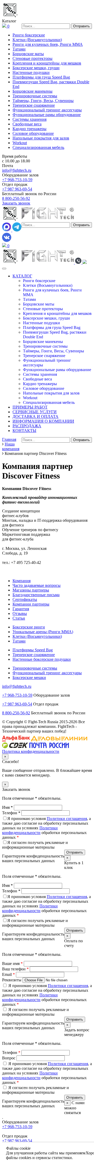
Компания (22, 580)
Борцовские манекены (32, 91)
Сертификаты (25, 599)
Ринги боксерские (29, 35)
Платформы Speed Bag (33, 650)
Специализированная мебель (38, 147)
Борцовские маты (28, 54)
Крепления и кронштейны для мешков (47, 63)
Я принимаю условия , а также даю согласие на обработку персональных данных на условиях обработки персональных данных (46, 827)
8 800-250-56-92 (16, 198)
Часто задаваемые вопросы (37, 585)
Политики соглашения (67, 818)
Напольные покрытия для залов (41, 138)
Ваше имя (12, 963)
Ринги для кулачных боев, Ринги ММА (48, 44)
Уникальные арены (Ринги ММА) (43, 631)
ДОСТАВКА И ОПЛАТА (35, 416)
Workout (20, 143)
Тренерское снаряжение (34, 105)
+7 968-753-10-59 (17, 179)
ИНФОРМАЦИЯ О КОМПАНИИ (43, 421)
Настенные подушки (31, 72)
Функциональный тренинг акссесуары (47, 110)
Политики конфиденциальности (30, 830)
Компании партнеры (31, 604)
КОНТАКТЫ (24, 430)
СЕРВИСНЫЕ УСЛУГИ (35, 412)
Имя (7, 807)
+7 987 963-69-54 (17, 189)
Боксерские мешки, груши (36, 68)
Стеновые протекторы (32, 58)
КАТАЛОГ (22, 276)
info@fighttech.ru (16, 170)
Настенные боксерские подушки (42, 659)
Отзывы (20, 613)
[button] (79, 262)
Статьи (19, 618)
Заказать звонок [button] (16, 203)
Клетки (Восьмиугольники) (37, 39)
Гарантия (21, 609)
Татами (19, 49)
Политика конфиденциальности (30, 751)
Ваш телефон (15, 969)
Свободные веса (27, 124)
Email (8, 974)
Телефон (11, 813)
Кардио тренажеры (29, 128)
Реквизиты (12, 980)
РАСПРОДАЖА (27, 426)
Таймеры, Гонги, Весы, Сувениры (43, 100)
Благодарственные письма (36, 595)
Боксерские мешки (29, 677)
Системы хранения (29, 119)
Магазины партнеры (31, 590)
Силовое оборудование (33, 133)
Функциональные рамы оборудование (47, 114)
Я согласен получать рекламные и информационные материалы (35, 844)
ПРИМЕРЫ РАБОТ (30, 407)
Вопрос (9, 1058)
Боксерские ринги (29, 627)
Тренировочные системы (35, 96)
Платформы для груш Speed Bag (41, 77)
